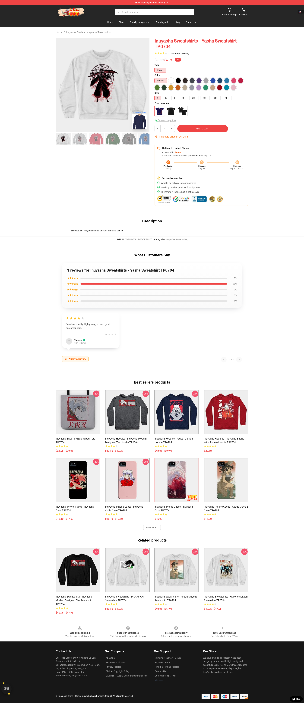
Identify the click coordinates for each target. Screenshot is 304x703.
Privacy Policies (113, 667)
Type (157, 65)
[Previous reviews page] (224, 359)
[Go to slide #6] (145, 139)
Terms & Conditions (115, 662)
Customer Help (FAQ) (165, 675)
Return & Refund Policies (167, 667)
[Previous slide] (60, 85)
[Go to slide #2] (79, 139)
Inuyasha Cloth (74, 32)
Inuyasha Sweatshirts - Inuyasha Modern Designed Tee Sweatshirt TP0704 (74, 600)
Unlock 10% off (6, 689)
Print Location (162, 103)
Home (59, 32)
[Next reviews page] (239, 359)
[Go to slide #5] (129, 139)
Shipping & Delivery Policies (168, 658)
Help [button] (298, 699)
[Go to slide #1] (63, 139)
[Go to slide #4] (112, 139)
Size (157, 93)
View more (152, 527)
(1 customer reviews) (178, 53)
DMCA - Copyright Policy (118, 671)
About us (110, 658)
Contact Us (160, 671)
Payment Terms (162, 662)
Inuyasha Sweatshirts (98, 32)
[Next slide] (144, 85)
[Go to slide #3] (96, 139)
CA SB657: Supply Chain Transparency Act (126, 675)
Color (157, 75)
